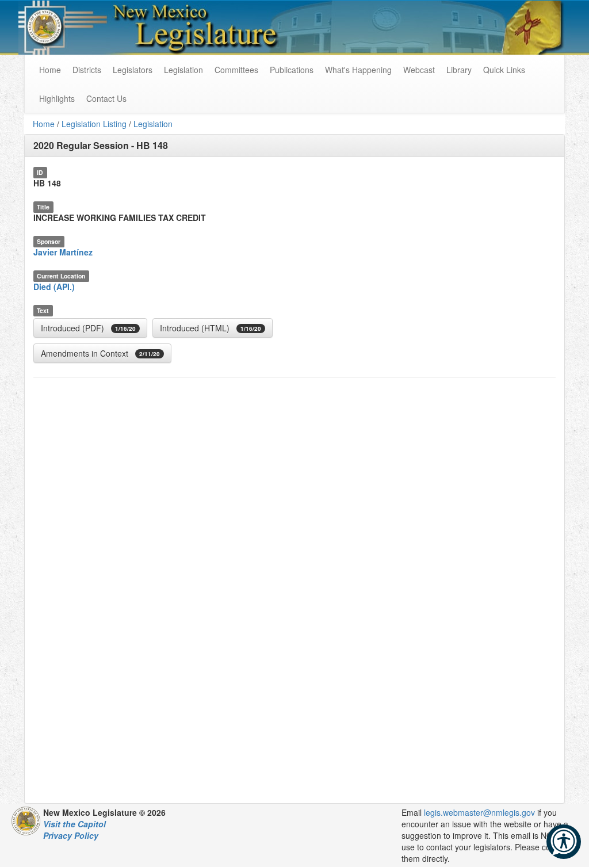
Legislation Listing (94, 123)
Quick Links (504, 69)
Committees (236, 69)
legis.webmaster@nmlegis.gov (479, 812)
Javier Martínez (63, 252)
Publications (291, 69)
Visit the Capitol (74, 824)
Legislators (132, 69)
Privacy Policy (70, 835)
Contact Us (106, 98)
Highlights (57, 98)
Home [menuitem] (50, 69)
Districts (86, 69)
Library (459, 69)
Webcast (419, 69)
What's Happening (358, 69)
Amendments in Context (100, 353)
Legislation (183, 69)
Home (44, 123)
